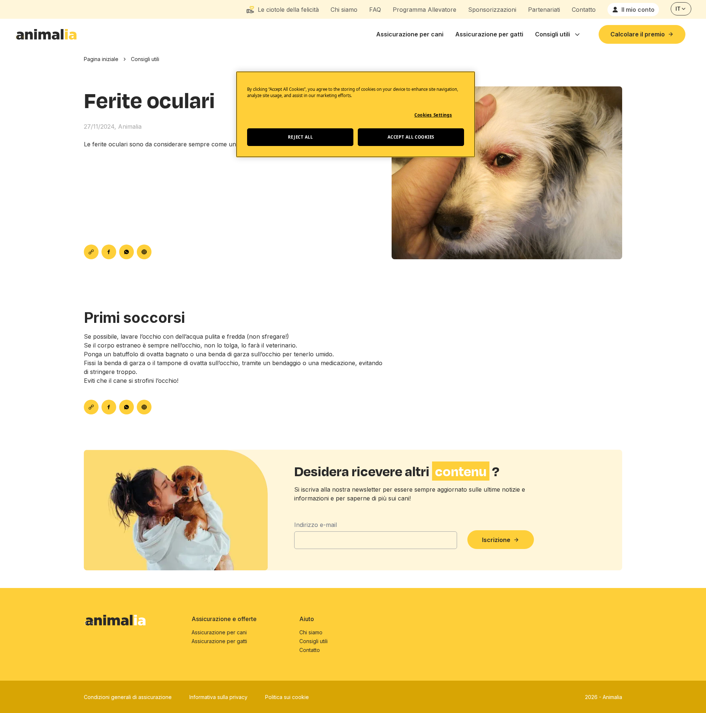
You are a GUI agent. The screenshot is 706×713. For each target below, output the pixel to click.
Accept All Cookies (411, 137)
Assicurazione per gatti (489, 34)
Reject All (300, 137)
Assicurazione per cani (409, 34)
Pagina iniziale (101, 59)
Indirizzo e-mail (315, 524)
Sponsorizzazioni (492, 9)
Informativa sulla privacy (218, 697)
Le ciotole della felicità (288, 9)
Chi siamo (344, 9)
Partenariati (544, 9)
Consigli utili (552, 34)
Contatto (584, 9)
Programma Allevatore (424, 9)
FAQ (375, 9)
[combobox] (681, 8)
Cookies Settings (433, 115)
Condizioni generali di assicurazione (128, 697)
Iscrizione (496, 539)
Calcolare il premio (637, 34)
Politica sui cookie (287, 697)
